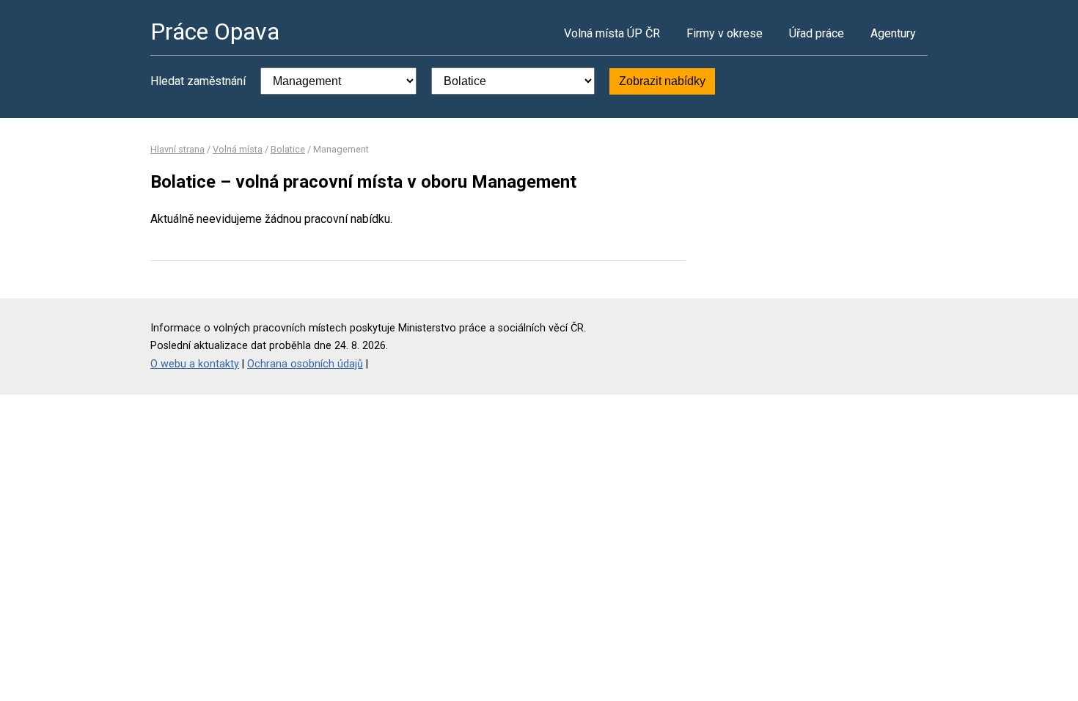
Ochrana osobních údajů (305, 364)
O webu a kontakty (194, 364)
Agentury (893, 33)
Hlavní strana (177, 149)
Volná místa (238, 149)
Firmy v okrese (724, 33)
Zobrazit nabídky (662, 81)
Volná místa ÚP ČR (612, 33)
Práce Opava (214, 31)
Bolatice (288, 149)
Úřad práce (816, 33)
